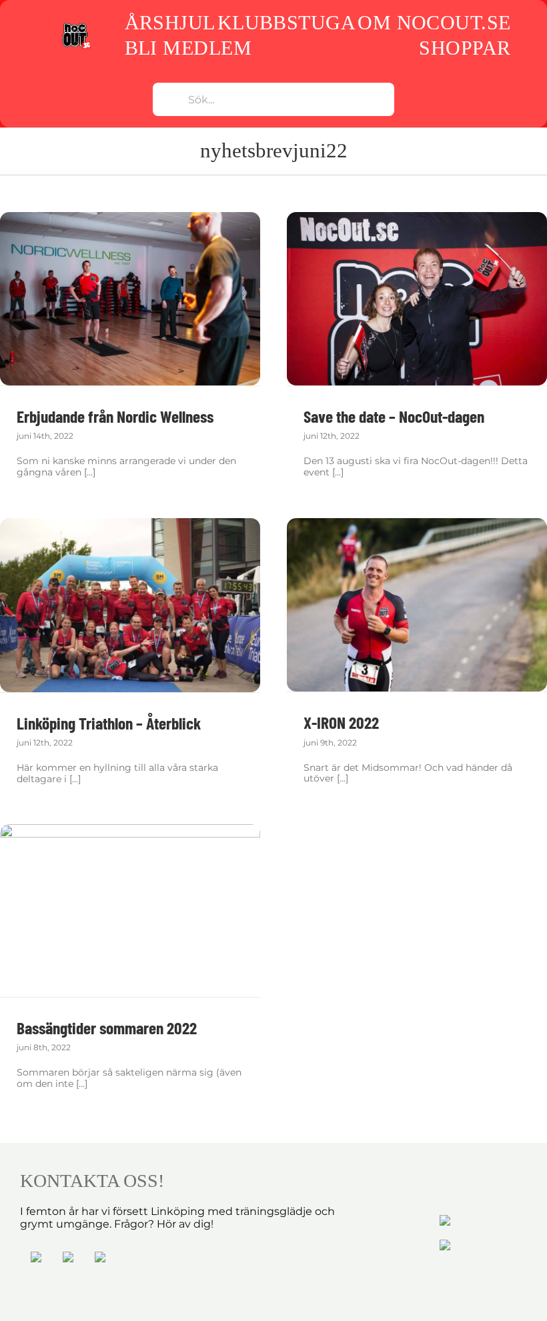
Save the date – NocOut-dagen (394, 416)
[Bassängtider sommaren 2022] (130, 910)
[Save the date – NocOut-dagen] (417, 298)
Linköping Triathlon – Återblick (109, 723)
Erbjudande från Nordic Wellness (115, 416)
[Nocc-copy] (76, 26)
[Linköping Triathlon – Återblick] (130, 605)
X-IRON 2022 (341, 722)
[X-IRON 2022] (417, 605)
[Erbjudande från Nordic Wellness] (130, 298)
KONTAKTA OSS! (92, 1180)
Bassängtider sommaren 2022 (107, 1028)
